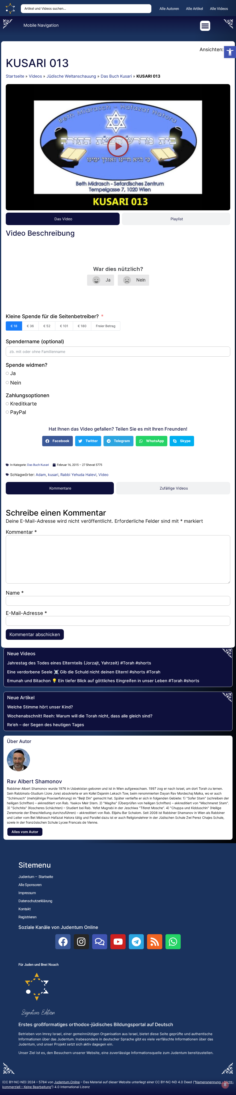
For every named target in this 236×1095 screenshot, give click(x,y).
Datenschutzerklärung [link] (35, 901)
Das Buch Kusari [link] (116, 76)
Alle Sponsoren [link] (29, 885)
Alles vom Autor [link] (25, 832)
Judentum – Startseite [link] (35, 877)
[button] (118, 147)
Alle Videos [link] (219, 8)
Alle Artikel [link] (194, 8)
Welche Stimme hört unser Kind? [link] (40, 707)
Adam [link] (41, 474)
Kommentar (21, 531)
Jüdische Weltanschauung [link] (71, 76)
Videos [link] (35, 76)
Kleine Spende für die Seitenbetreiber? (52, 316)
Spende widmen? (26, 365)
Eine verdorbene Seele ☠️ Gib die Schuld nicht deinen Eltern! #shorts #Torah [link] (83, 671)
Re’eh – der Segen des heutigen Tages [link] (45, 724)
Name (15, 592)
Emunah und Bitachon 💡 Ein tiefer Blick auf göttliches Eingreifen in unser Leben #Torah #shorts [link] (103, 680)
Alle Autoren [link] (169, 8)
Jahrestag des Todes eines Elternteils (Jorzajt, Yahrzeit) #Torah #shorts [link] (79, 663)
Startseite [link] (15, 76)
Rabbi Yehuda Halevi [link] (78, 474)
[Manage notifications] (225, 1085)
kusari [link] (53, 474)
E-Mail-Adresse (26, 613)
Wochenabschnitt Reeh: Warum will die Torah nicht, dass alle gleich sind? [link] (79, 715)
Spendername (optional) (35, 341)
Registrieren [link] (27, 917)
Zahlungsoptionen (27, 395)
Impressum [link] (27, 893)
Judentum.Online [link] (67, 1082)
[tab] (63, 219)
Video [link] (103, 474)
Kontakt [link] (24, 909)
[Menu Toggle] (205, 26)
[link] (230, 52)
